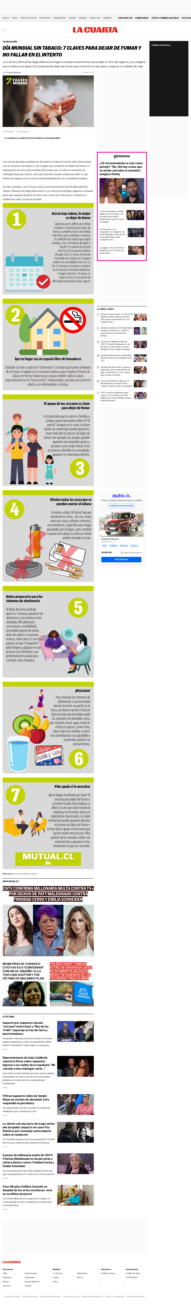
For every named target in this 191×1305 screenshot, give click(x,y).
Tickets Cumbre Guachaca (165, 17)
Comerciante (142, 17)
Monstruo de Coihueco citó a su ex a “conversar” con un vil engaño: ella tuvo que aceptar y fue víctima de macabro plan (23, 971)
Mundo (83, 17)
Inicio (6, 17)
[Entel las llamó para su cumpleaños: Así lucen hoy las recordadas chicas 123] (140, 358)
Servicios (95, 17)
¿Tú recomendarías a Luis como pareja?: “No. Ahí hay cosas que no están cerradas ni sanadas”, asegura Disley (121, 168)
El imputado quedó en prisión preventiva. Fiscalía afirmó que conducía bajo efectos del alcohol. (29, 1141)
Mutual (17, 873)
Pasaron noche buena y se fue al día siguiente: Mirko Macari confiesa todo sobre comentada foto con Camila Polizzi (117, 318)
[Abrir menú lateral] (4, 30)
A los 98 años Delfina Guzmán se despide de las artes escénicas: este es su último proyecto (27, 1190)
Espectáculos (29, 17)
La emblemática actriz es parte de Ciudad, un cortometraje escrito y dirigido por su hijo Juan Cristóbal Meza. (27, 1202)
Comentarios (23, 131)
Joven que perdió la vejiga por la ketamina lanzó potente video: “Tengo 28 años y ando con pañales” (117, 384)
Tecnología (10, 41)
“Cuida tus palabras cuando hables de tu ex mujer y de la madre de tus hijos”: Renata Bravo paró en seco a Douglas (112, 216)
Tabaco (34, 873)
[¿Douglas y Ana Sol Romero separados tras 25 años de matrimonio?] (136, 251)
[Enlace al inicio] (122, 156)
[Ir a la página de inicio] (95, 30)
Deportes (44, 17)
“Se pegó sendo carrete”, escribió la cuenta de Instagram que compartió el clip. (26, 1109)
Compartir (9, 131)
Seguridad (26, 873)
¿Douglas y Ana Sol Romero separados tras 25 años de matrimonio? (112, 250)
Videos (72, 17)
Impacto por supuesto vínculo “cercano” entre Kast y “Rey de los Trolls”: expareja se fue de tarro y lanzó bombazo (26, 1028)
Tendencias (59, 17)
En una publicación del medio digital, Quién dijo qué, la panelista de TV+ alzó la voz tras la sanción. (29, 1172)
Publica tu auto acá (121, 505)
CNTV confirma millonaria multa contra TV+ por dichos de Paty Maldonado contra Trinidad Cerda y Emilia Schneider (116, 396)
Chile (15, 17)
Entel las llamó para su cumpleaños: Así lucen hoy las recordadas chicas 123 (116, 358)
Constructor (125, 17)
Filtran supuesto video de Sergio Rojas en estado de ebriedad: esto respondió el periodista (26, 1099)
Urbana (107, 17)
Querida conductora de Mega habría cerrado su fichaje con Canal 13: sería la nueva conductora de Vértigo (116, 332)
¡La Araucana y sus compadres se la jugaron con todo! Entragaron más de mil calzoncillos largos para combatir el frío (112, 234)
